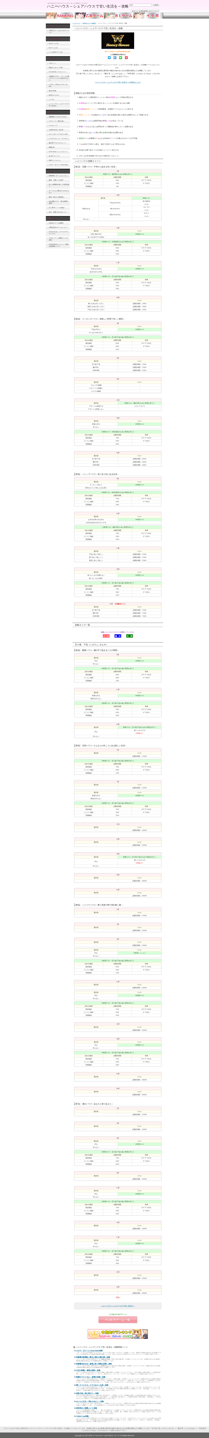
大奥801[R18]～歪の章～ (57, 130)
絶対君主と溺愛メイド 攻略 (86, 1408)
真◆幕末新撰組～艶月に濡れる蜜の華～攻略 (93, 1357)
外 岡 (129, 636)
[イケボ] (148, 16)
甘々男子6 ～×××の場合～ (57, 207)
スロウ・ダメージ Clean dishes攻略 (89, 1350)
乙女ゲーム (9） (54, 43)
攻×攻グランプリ (54, 156)
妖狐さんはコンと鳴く (56, 67)
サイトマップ (154, 11)
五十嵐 (106, 636)
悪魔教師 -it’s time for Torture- (58, 117)
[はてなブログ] (115, 60)
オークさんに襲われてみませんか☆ (59, 191)
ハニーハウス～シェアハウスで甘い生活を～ (118, 1306)
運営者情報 (144, 11)
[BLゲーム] (119, 16)
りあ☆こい (52, 63)
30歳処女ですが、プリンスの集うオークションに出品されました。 (59, 78)
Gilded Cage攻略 (82, 1416)
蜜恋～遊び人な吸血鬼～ (57, 197)
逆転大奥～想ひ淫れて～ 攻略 (87, 1393)
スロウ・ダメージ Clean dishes (58, 165)
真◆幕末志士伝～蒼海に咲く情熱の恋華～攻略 (94, 1364)
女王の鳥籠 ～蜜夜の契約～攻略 (88, 1370)
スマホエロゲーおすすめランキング (106, 1435)
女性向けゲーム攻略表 (56, 223)
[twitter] (109, 60)
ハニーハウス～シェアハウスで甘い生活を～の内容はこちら (118, 82)
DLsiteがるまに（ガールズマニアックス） (59, 233)
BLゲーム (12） (54, 48)
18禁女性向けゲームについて (58, 227)
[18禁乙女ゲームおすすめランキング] (117, 1339)
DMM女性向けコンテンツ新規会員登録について (59, 245)
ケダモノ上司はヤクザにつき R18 (58, 85)
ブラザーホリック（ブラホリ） (59, 138)
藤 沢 (118, 636)
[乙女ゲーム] (117, 1323)
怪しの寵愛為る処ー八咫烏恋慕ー (59, 185)
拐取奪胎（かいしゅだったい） (59, 176)
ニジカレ (52, 99)
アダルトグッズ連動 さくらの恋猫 (58, 239)
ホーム (136, 11)
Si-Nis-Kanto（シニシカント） (58, 151)
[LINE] (120, 60)
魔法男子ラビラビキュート (57, 143)
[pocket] (126, 60)
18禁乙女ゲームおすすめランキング (59, 31)
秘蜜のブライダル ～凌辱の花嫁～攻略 (90, 1377)
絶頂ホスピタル (54, 95)
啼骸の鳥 (52, 147)
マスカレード (53, 125)
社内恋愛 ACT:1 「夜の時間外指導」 (58, 202)
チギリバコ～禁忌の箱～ (57, 121)
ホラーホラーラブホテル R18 (58, 134)
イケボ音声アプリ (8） (56, 52)
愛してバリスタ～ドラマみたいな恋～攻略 (92, 1385)
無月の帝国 (52, 91)
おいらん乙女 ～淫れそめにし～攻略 (90, 1401)
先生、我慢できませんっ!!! (57, 212)
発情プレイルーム (54, 160)
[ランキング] (60, 16)
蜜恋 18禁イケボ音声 (56, 180)
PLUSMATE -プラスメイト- (58, 72)
